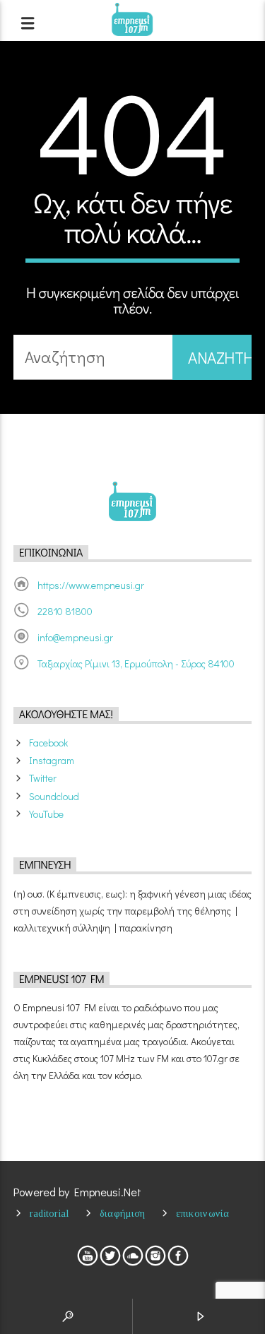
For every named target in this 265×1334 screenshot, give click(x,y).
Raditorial (49, 1213)
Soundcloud (54, 796)
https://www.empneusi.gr (90, 585)
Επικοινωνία (203, 1213)
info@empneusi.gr (75, 637)
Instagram (51, 760)
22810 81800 (65, 611)
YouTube (46, 814)
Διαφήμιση (123, 1213)
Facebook (48, 742)
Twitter (43, 778)
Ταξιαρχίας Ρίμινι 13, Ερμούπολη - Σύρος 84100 (136, 663)
